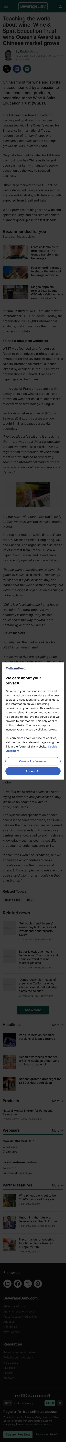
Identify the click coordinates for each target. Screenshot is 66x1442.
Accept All (33, 771)
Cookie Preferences (33, 761)
